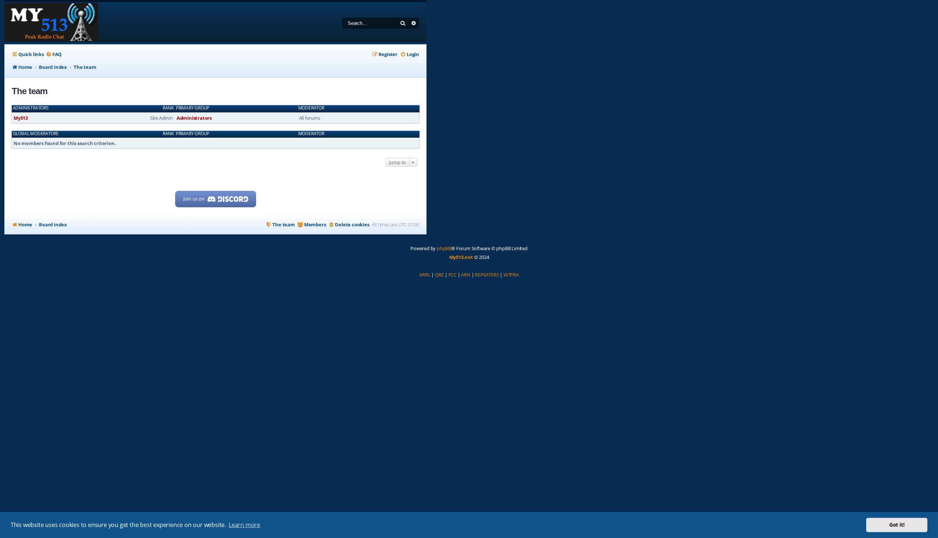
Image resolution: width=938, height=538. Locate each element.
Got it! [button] (897, 524)
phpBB (444, 248)
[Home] (51, 22)
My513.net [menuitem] (461, 257)
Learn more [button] (244, 525)
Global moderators (36, 134)
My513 (21, 118)
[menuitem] (54, 54)
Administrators (31, 108)
